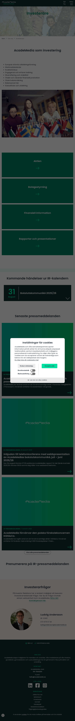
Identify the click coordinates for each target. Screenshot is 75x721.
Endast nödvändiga (26, 366)
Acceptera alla (49, 366)
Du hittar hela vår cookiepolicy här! (27, 360)
